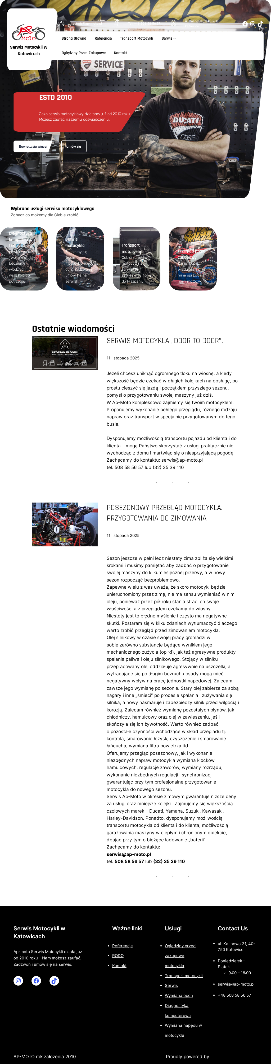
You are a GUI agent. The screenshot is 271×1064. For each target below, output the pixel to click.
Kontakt (119, 965)
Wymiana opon (179, 995)
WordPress (222, 1056)
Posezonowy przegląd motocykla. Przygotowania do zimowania (165, 513)
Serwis (171, 985)
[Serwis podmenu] (174, 38)
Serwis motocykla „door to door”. (165, 341)
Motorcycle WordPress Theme (133, 1056)
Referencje (122, 945)
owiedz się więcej (33, 146)
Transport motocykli (184, 975)
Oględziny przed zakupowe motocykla (180, 955)
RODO (118, 955)
